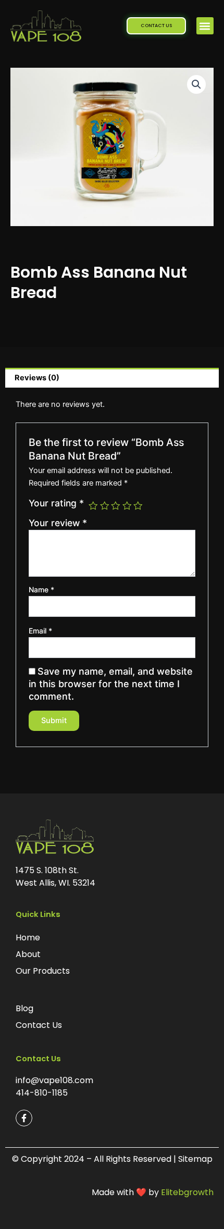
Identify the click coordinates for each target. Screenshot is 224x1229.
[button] (205, 25)
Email (40, 630)
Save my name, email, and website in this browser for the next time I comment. (111, 684)
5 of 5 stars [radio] (138, 506)
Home (28, 938)
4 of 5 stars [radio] (127, 506)
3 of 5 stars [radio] (115, 506)
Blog (24, 1008)
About (28, 954)
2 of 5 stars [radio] (104, 506)
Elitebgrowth (187, 1192)
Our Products (43, 971)
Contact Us (39, 1025)
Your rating (56, 503)
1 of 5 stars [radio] (93, 506)
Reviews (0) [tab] (37, 377)
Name (41, 589)
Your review (58, 522)
